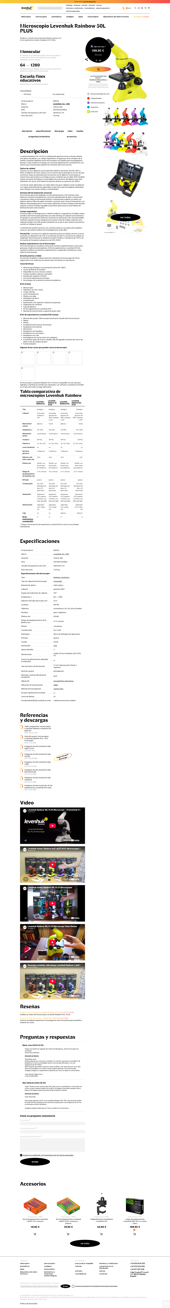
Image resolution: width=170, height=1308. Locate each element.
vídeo (70, 131)
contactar (103, 1274)
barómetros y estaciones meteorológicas (50, 1274)
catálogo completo (141, 17)
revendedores (89, 8)
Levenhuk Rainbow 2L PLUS (52, 402)
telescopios (26, 17)
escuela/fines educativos (64, 681)
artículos (92, 5)
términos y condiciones (74, 8)
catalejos (70, 17)
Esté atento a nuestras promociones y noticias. (39, 1283)
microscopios (41, 17)
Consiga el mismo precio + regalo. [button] (98, 80)
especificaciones (43, 131)
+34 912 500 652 (137, 1266)
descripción (27, 131)
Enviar (65, 1286)
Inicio (22, 22)
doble (56, 685)
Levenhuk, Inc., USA (61, 104)
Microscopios (37, 22)
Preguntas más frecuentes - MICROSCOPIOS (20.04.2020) (44, 1018)
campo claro (58, 689)
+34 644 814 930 (137, 1263)
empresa (77, 5)
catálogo (69, 5)
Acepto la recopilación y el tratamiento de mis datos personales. (48, 1155)
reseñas (79, 131)
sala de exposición (103, 8)
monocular (58, 581)
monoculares (93, 17)
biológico (57, 577)
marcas (99, 5)
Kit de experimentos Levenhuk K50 (27, 519)
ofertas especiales (73, 11)
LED (55, 645)
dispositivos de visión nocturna (116, 17)
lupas (81, 17)
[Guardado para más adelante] (139, 8)
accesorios (72, 136)
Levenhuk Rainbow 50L (65, 403)
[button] (135, 8)
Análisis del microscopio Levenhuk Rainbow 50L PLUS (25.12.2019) (47, 1012)
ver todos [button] (125, 217)
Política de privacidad (28, 1304)
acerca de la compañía (84, 1263)
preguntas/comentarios (39, 136)
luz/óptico (65, 577)
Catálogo (28, 22)
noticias (84, 5)
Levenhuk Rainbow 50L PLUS (76, 402)
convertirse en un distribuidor (106, 1267)
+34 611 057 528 (137, 1269)
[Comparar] (142, 8)
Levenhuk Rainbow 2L (40, 403)
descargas (59, 131)
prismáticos (56, 17)
